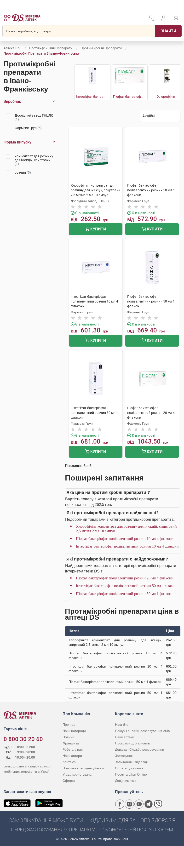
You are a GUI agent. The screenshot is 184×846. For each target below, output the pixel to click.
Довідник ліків (125, 781)
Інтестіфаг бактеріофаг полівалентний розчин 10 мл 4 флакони (127, 546)
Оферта (69, 781)
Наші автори (72, 756)
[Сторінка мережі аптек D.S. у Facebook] (120, 804)
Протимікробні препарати (101, 48)
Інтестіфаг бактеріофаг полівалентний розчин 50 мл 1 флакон (126, 586)
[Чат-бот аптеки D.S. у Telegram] (148, 804)
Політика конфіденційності (83, 768)
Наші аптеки (124, 737)
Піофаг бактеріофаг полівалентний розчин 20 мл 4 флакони (124, 578)
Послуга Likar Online (131, 774)
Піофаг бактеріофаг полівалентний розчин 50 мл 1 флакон (123, 594)
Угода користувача (77, 774)
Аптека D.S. (12, 48)
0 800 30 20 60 (23, 739)
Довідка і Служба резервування (139, 749)
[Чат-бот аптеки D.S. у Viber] (158, 804)
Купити (97, 229)
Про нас (69, 724)
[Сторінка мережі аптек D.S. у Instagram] (129, 804)
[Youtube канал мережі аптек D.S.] (139, 804)
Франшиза (71, 743)
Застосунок (123, 756)
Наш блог (122, 724)
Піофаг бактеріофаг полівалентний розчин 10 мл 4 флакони (124, 539)
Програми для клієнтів (132, 743)
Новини (68, 737)
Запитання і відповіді (131, 762)
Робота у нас (73, 749)
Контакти (69, 762)
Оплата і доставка (129, 768)
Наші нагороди (74, 731)
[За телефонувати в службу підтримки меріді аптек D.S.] (152, 20)
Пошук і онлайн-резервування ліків (142, 731)
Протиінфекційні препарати (51, 48)
